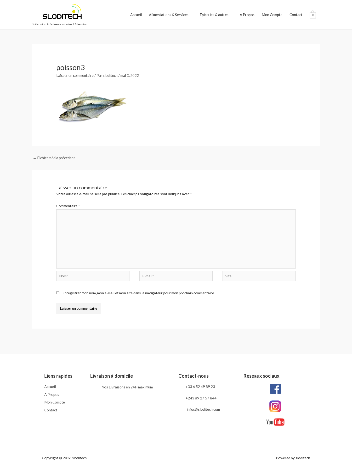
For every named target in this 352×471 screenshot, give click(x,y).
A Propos (247, 14)
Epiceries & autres (214, 14)
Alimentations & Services (168, 14)
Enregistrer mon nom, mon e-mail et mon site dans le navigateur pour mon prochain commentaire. (138, 293)
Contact (296, 14)
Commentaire (68, 206)
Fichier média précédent (54, 158)
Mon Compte (272, 14)
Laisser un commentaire (75, 75)
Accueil (136, 14)
